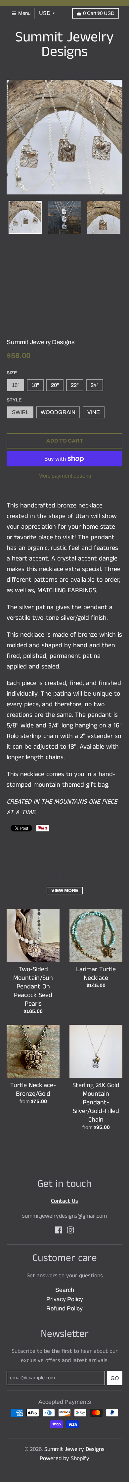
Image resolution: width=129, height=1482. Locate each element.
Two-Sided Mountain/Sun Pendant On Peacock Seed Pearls (33, 987)
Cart (98, 13)
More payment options (64, 476)
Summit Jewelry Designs (64, 45)
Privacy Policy (64, 1299)
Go (114, 1378)
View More (64, 890)
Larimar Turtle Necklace (96, 974)
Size (12, 372)
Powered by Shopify (64, 1458)
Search (64, 1290)
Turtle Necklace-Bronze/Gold (33, 1090)
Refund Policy (64, 1308)
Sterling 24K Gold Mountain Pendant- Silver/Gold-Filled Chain (95, 1103)
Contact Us (64, 1201)
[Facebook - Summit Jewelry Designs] (59, 1230)
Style (14, 399)
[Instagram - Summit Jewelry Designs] (70, 1230)
